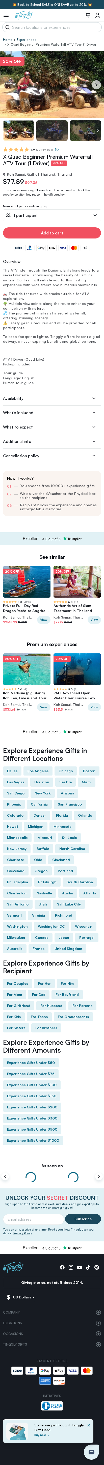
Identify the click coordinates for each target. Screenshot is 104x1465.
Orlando (85, 815)
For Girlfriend (18, 1005)
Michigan (35, 826)
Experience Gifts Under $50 (31, 1062)
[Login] (97, 15)
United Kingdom (68, 948)
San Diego (15, 793)
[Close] (89, 1433)
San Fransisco (70, 804)
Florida (62, 815)
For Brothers (46, 1028)
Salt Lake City (69, 904)
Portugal (86, 937)
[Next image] (98, 130)
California (39, 804)
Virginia (38, 915)
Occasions (13, 1334)
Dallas (12, 771)
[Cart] (87, 15)
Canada (41, 937)
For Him (67, 983)
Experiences (26, 40)
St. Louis (69, 837)
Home (7, 40)
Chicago (66, 771)
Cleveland (15, 871)
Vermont (14, 915)
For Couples (17, 983)
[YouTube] (79, 1267)
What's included (18, 412)
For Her (44, 983)
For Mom (14, 994)
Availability (13, 398)
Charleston (17, 893)
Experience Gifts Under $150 (31, 1096)
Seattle (65, 782)
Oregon (41, 871)
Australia (14, 948)
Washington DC (51, 926)
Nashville (44, 893)
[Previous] (5, 1176)
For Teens (39, 1017)
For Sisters (16, 1028)
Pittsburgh (47, 882)
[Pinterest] (96, 1267)
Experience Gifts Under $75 (31, 1074)
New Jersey (17, 848)
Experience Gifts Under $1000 (33, 1140)
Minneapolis (17, 837)
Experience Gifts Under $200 (32, 1107)
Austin (67, 893)
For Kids (14, 1017)
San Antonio (18, 904)
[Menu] (6, 15)
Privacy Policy (22, 1233)
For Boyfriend (67, 994)
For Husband (51, 1005)
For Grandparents (73, 1017)
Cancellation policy (21, 455)
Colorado (15, 815)
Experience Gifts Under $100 (32, 1085)
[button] (91, 1452)
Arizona (67, 793)
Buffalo (43, 848)
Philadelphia (17, 882)
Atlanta (89, 893)
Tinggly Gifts (15, 1344)
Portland (65, 871)
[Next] (96, 84)
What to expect (18, 427)
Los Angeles (38, 771)
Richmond (63, 915)
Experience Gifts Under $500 (32, 1129)
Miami (86, 782)
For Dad (38, 994)
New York (43, 793)
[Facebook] (62, 1267)
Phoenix (14, 804)
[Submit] (6, 27)
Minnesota (62, 826)
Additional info (17, 441)
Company (11, 1312)
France (38, 948)
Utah (43, 904)
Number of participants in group (25, 206)
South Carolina (80, 882)
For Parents (82, 1005)
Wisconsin (83, 926)
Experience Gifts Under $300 (32, 1118)
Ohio (38, 860)
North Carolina (72, 848)
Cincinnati (61, 860)
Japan (64, 937)
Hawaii (12, 826)
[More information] (57, 149)
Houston (41, 782)
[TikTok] (88, 1267)
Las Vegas (15, 782)
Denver (40, 815)
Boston (89, 771)
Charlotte (15, 860)
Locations (12, 1323)
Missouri (45, 837)
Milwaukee (16, 937)
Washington (17, 926)
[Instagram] (71, 1267)
